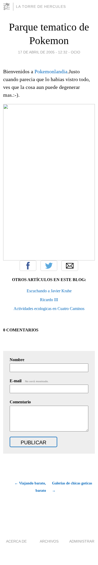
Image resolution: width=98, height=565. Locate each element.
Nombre (17, 359)
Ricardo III (49, 299)
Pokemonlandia (50, 71)
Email (69, 265)
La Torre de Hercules (41, 6)
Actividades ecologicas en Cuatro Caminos (49, 308)
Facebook (28, 265)
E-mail (29, 381)
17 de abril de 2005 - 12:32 (42, 52)
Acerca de (16, 541)
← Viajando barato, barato (30, 487)
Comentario (20, 402)
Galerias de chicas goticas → (72, 487)
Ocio (75, 52)
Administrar (81, 541)
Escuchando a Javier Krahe (49, 291)
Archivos (49, 541)
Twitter (49, 265)
